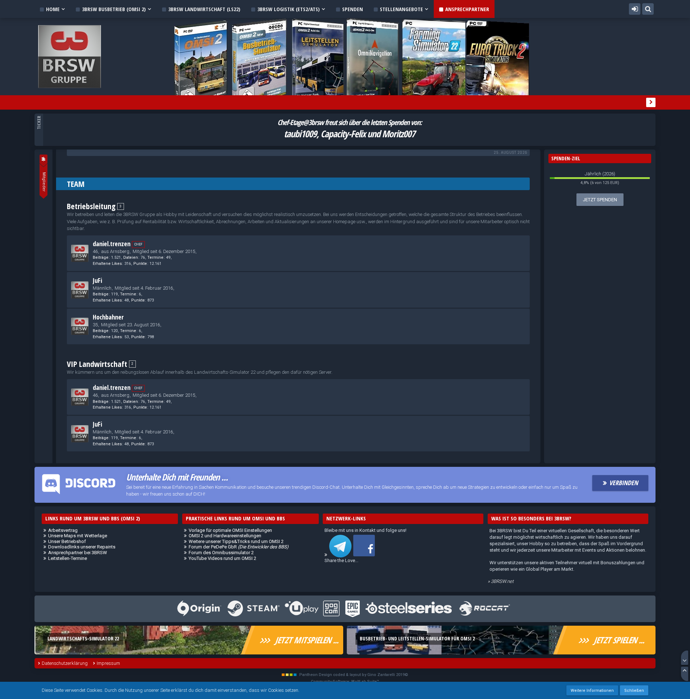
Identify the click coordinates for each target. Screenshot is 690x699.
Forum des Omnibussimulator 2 (221, 552)
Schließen (634, 690)
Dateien (130, 257)
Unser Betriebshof (67, 541)
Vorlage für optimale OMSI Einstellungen (230, 530)
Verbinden (623, 482)
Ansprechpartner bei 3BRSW (77, 552)
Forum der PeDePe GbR (239, 546)
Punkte (140, 263)
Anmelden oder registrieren (634, 9)
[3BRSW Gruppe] (43, 159)
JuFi (97, 280)
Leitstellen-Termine (67, 558)
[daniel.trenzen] (79, 253)
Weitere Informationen (592, 690)
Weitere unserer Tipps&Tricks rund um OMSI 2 (236, 541)
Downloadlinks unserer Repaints (81, 546)
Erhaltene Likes (107, 263)
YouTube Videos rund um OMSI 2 (222, 558)
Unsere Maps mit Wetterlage (77, 535)
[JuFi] (79, 290)
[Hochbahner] (79, 326)
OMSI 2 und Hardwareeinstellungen (225, 535)
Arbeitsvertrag (63, 530)
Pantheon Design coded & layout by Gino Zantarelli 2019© (353, 674)
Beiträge (101, 257)
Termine (155, 257)
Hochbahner (108, 317)
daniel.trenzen (111, 243)
